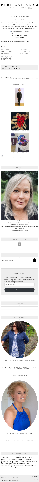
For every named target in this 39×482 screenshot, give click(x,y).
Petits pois (5, 49)
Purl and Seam (19, 6)
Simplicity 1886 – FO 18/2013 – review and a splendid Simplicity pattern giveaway (19, 368)
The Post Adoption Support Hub (20, 130)
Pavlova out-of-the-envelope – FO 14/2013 (20, 440)
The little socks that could (19, 152)
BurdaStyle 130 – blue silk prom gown (19, 433)
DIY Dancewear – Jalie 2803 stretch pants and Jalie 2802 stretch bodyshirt (19, 108)
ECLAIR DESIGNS (35, 478)
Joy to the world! (7, 56)
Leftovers (23, 49)
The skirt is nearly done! (19, 375)
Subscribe (19, 290)
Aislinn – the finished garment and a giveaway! (19, 360)
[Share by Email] (17, 68)
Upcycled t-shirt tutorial (20, 158)
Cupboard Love (7, 77)
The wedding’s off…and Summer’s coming (23, 78)
